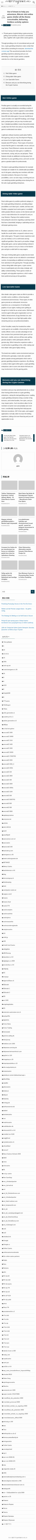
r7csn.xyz (6, 1347)
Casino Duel (7, 902)
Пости (5, 1508)
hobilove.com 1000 (9, 1043)
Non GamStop (7, 1177)
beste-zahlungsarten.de (10, 858)
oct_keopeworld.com (9, 1205)
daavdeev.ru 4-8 (8, 957)
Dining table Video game (13, 76)
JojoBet (5, 1083)
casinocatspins (7, 909)
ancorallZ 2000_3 (8, 764)
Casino (5, 898)
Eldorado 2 (6, 992)
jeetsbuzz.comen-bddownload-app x (14, 1075)
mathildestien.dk (8, 1126)
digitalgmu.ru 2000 (9, 961)
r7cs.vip (5, 1323)
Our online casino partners (11, 1256)
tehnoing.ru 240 (8, 1421)
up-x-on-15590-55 (8, 1457)
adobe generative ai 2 (10, 720)
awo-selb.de (7, 827)
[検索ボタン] (34, 2)
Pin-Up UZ (6, 1291)
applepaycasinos (8, 815)
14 (4, 657)
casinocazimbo (7, 913)
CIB (4, 941)
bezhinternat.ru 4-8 (9, 870)
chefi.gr (5, 937)
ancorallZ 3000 (7, 784)
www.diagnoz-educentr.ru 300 (12, 1481)
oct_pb (5, 1209)
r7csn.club (6, 1331)
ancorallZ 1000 (7, 732)
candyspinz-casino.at (9, 890)
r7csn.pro (6, 1343)
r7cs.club (6, 1315)
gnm (18, 466)
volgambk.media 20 (9, 1469)
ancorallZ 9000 (7, 811)
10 (4, 650)
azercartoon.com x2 (9, 839)
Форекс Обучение (9, 1520)
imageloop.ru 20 (8, 1059)
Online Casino (7, 1248)
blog (4, 874)
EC (4, 972)
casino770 (6, 906)
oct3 (4, 1232)
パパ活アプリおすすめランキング (18, 2)
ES (4, 1008)
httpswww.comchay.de (10, 1047)
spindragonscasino (9, 1382)
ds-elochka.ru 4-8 (8, 965)
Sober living (6, 1378)
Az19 (4, 831)
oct (4, 1189)
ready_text (6, 1354)
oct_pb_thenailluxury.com (11, 1221)
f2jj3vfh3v (6, 1020)
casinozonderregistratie (10, 925)
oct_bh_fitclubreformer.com (11, 1193)
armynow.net (7, 819)
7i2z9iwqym (6, 705)
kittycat (5, 1095)
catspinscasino (7, 929)
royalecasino (7, 1358)
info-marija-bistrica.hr (9, 1067)
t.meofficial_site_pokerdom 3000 (13, 1398)
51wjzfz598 (6, 693)
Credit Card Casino (9, 945)
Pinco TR (6, 1307)
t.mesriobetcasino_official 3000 (12, 1417)
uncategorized (7, 1449)
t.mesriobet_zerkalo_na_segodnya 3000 (15, 1414)
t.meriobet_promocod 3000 (11, 1402)
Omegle (5, 1240)
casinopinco (7, 917)
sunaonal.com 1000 (9, 1390)
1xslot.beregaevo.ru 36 (10, 669)
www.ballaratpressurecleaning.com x (14, 1477)
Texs (4, 1429)
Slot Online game (11, 73)
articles (5, 823)
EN (4, 996)
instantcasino (7, 1071)
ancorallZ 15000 (8, 752)
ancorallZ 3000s (8, 787)
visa (4, 1465)
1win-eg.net (6, 665)
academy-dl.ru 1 (8, 717)
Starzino (5, 1386)
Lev (4, 1118)
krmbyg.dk (6, 1102)
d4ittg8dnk (6, 949)
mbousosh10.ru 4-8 (9, 1130)
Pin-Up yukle (7, 1299)
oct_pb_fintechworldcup (10, 1217)
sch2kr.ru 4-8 (7, 1366)
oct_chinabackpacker (9, 1197)
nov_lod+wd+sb (8, 1185)
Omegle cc (6, 1244)
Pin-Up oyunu (7, 1284)
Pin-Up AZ (6, 1276)
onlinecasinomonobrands (11, 1252)
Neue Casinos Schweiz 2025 (12, 1154)
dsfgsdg (5, 969)
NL (4, 1169)
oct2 (4, 1229)
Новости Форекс (8, 1504)
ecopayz (5, 976)
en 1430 (5, 1000)
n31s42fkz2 (6, 1146)
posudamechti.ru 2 (9, 1311)
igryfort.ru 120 (7, 1055)
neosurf (5, 1150)
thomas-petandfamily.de (10, 1437)
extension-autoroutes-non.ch (12, 1012)
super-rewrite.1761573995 (11, 1394)
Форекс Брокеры (8, 1516)
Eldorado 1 (6, 988)
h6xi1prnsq (6, 1039)
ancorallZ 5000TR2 (9, 799)
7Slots (5, 709)
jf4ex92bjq (6, 1079)
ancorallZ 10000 (8, 736)
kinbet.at (6, 1091)
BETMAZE (6, 862)
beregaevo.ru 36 (8, 854)
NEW (4, 1158)
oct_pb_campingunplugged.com (13, 1213)
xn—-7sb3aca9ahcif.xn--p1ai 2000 (13, 1492)
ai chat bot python (8, 728)
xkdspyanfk (6, 1488)
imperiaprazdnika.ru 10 (10, 1063)
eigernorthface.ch (8, 980)
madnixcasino (7, 1122)
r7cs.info (6, 1319)
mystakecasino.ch (8, 1142)
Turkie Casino (7, 1445)
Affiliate (5, 724)
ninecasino (6, 1165)
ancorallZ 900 (7, 807)
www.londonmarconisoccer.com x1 (13, 1484)
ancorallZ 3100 (7, 791)
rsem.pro (6, 1362)
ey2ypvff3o (6, 1016)
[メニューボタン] (2, 2)
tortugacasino (7, 1441)
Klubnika (6, 1099)
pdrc (4, 1272)
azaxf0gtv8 (6, 835)
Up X (4, 1453)
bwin (4, 886)
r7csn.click (6, 1327)
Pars (4, 1264)
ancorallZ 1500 (7, 748)
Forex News (7, 1024)
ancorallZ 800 (7, 803)
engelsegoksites (8, 1004)
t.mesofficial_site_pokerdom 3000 (13, 1410)
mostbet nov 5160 (8, 1134)
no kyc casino (7, 1173)
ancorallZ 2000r (8, 768)
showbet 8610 (7, 1374)
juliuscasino (6, 1087)
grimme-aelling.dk (8, 1036)
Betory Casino (7, 866)
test (4, 1425)
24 (4, 673)
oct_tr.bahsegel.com (9, 1224)
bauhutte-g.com (8, 850)
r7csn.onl (6, 1339)
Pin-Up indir (6, 1280)
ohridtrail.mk (7, 1236)
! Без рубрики (7, 642)
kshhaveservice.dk (9, 1106)
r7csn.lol (5, 1335)
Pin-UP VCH (7, 1295)
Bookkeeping (7, 882)
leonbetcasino (7, 1114)
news (5, 1162)
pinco (5, 1303)
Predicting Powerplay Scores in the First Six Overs (16, 604)
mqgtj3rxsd (6, 1138)
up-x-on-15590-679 (9, 1461)
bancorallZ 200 (7, 847)
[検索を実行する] (33, 592)
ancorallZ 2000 (7, 760)
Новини (5, 1500)
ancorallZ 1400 (7, 744)
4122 (4, 685)
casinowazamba (8, 921)
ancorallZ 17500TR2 (9, 756)
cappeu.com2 (7, 894)
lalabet (5, 1110)
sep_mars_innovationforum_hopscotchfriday (16, 1370)
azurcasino (6, 843)
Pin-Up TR (6, 1288)
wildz (4, 1473)
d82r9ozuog (7, 953)
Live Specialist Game (12, 79)
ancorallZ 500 (7, 795)
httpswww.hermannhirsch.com (12, 1051)
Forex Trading (7, 1028)
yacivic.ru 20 (7, 1496)
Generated (6, 1032)
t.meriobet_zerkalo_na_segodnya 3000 (15, 1406)
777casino (6, 701)
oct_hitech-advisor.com (10, 1201)
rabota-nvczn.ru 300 (9, 1351)
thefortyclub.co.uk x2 (9, 1433)
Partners (6, 1268)
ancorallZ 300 (7, 780)
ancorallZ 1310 (7, 740)
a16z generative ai (9, 713)
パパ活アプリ (7, 25)
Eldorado (6, 984)
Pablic (5, 1260)
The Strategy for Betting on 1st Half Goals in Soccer (17, 615)
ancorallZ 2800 (7, 776)
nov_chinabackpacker (10, 1181)
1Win (4, 661)
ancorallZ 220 (7, 772)
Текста (5, 1512)
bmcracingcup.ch (8, 878)
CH (4, 933)
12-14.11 (6, 654)
